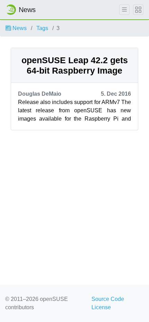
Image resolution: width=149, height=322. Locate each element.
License (101, 307)
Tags (42, 28)
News (19, 28)
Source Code (107, 299)
